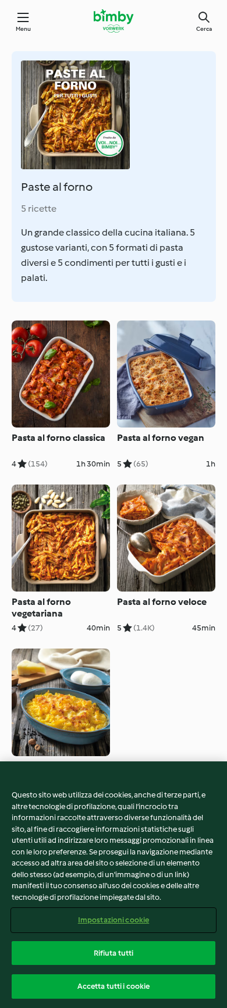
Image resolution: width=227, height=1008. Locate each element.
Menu (23, 29)
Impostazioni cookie (113, 920)
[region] (113, 884)
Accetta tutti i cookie (113, 986)
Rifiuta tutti (114, 953)
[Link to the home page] (113, 21)
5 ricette (38, 208)
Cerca (204, 29)
